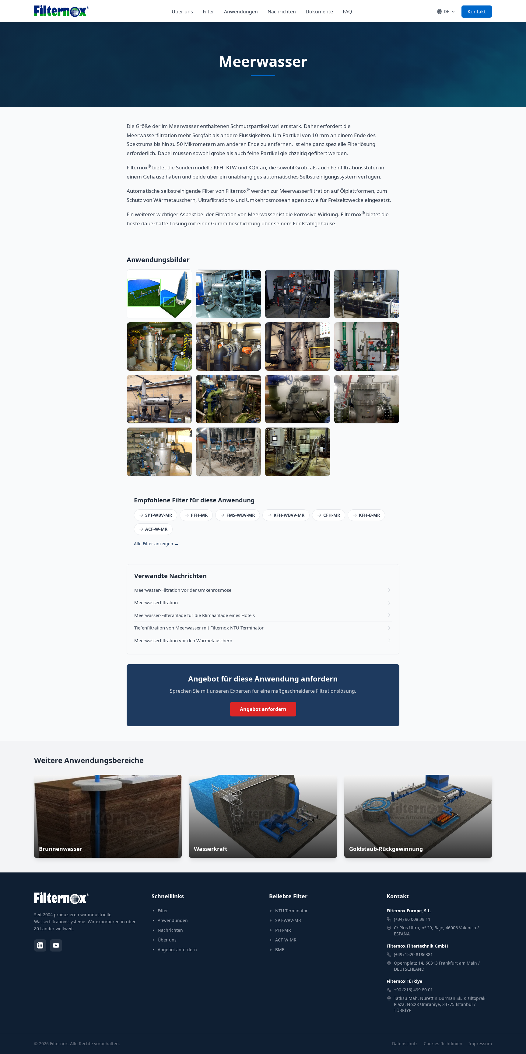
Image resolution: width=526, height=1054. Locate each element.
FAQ (347, 11)
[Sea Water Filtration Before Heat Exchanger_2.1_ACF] (159, 346)
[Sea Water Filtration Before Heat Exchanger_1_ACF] (228, 346)
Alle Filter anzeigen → (156, 543)
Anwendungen (241, 11)
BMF (279, 949)
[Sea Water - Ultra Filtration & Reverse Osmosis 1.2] (297, 346)
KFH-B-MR (369, 515)
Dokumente (319, 11)
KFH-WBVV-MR (289, 515)
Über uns (182, 11)
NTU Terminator (291, 911)
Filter (208, 11)
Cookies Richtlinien (443, 1043)
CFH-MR (331, 515)
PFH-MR (199, 515)
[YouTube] (56, 945)
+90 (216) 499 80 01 (413, 990)
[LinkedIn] (40, 945)
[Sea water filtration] (366, 346)
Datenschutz (405, 1043)
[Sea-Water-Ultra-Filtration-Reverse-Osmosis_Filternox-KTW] (366, 293)
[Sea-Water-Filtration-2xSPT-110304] (297, 293)
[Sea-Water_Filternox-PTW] (228, 293)
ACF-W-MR (156, 529)
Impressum (480, 1043)
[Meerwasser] (159, 293)
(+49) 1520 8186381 (413, 954)
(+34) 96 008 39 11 (412, 919)
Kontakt (477, 11)
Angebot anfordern (263, 709)
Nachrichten (282, 11)
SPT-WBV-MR (158, 515)
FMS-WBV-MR (240, 515)
